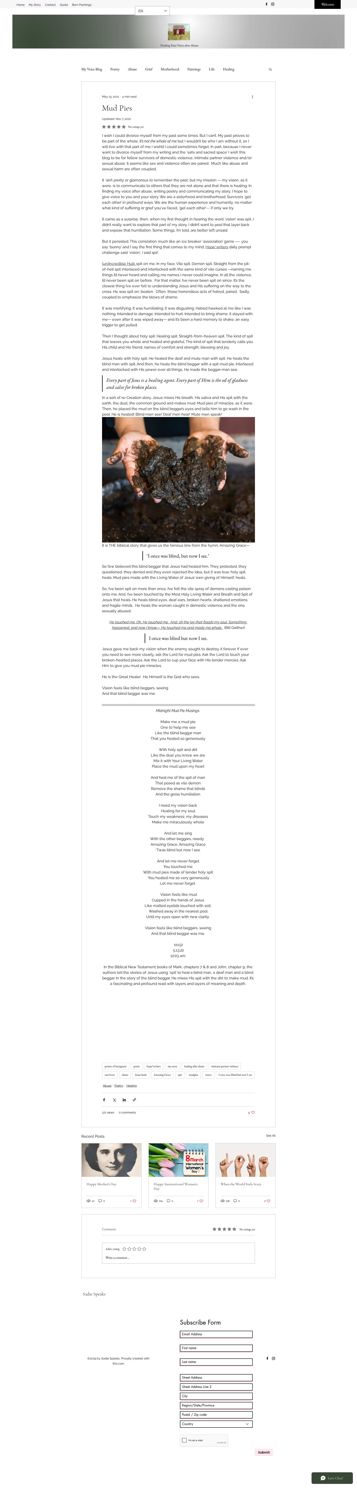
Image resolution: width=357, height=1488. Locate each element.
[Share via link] (134, 1100)
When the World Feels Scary (241, 1184)
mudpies (193, 1075)
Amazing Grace (162, 1075)
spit (180, 1075)
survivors (110, 1075)
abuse (125, 1075)
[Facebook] (266, 4)
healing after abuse (194, 1066)
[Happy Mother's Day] (111, 1160)
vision (208, 1075)
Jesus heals (141, 1075)
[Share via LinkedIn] (124, 1100)
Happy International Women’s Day (176, 1186)
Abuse (132, 69)
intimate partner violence (224, 1066)
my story (172, 1066)
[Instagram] (273, 4)
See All (271, 1135)
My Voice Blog (91, 69)
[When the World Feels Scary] (245, 1160)
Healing (228, 69)
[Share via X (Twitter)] (114, 1100)
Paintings (194, 69)
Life (212, 69)
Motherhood (170, 69)
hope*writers (154, 1066)
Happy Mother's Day (101, 1184)
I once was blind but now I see (235, 1075)
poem (136, 1066)
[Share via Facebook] (104, 1100)
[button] (270, 69)
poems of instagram (115, 1066)
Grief (148, 69)
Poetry (115, 69)
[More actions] (252, 96)
